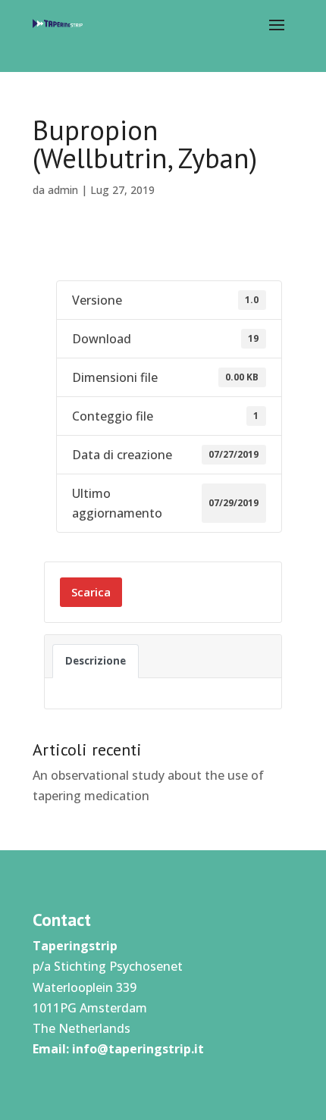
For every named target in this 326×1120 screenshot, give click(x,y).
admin (63, 190)
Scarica (91, 591)
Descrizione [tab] (95, 661)
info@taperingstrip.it (138, 1048)
